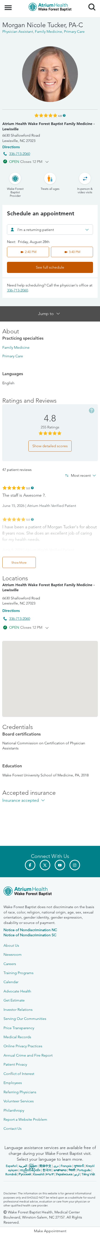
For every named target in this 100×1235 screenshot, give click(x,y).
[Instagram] (75, 865)
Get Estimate (14, 1000)
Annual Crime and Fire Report (28, 1055)
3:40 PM (74, 252)
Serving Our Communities (24, 1018)
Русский (25, 1174)
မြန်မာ (33, 1166)
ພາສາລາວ (60, 1170)
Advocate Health (17, 991)
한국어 (47, 1170)
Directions (11, 147)
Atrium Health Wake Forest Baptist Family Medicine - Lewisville (48, 126)
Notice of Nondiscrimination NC (30, 930)
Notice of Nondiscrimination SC (29, 935)
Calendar (10, 982)
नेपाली (72, 1170)
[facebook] (30, 865)
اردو (77, 1174)
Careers (9, 964)
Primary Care (12, 356)
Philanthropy (13, 1110)
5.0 (28, 487)
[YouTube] (60, 865)
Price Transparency (18, 1028)
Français (66, 1166)
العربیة (23, 1166)
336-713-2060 (19, 153)
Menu (8, 5)
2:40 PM (30, 252)
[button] (50, 1231)
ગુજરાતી (79, 1166)
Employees (12, 1083)
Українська (64, 1174)
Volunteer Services (18, 1101)
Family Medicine (16, 347)
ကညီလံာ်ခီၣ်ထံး (30, 1170)
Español (11, 1166)
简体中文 (45, 1166)
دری (56, 1166)
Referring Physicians (19, 1092)
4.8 (60, 115)
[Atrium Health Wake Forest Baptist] (50, 892)
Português (84, 1170)
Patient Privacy (15, 1064)
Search (90, 2)
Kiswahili (38, 1174)
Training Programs (18, 973)
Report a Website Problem (25, 1119)
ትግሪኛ (50, 1174)
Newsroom (12, 954)
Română (11, 1174)
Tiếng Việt (88, 1174)
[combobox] (50, 229)
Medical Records (17, 1037)
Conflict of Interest (18, 1073)
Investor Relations (18, 1009)
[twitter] (45, 865)
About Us (11, 945)
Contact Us (12, 1128)
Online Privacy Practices (22, 1046)
